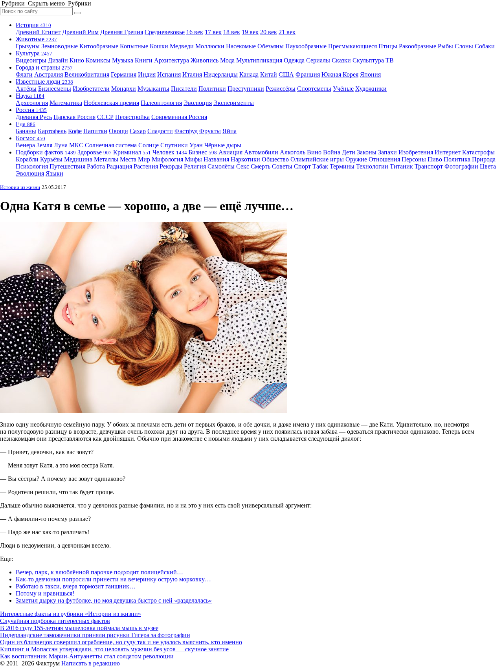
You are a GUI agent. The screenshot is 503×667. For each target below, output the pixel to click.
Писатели (184, 88)
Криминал (132, 152)
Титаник (401, 166)
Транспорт (429, 166)
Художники (371, 88)
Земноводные (59, 46)
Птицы (387, 46)
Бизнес (203, 152)
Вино (314, 152)
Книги (143, 60)
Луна (61, 145)
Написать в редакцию (90, 663)
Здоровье (94, 152)
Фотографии (461, 166)
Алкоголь (292, 152)
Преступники (246, 88)
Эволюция (198, 102)
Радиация (119, 166)
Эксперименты (233, 102)
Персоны (414, 159)
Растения (146, 166)
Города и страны (44, 67)
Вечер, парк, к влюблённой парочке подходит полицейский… (99, 572)
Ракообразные (417, 46)
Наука (30, 95)
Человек (169, 152)
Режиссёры (281, 88)
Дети (348, 152)
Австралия (48, 74)
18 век (231, 32)
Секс (242, 166)
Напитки (95, 131)
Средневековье (165, 32)
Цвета (488, 166)
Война (331, 152)
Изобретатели (91, 88)
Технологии (372, 166)
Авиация (230, 152)
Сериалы (318, 60)
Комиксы (98, 60)
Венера (25, 145)
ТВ (390, 60)
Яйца (229, 131)
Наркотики (245, 159)
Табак (320, 166)
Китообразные (98, 46)
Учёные (343, 88)
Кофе (75, 131)
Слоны (464, 46)
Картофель (52, 131)
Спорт (302, 166)
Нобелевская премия (111, 102)
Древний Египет (38, 32)
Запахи (387, 152)
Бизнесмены (54, 88)
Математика (66, 102)
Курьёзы (51, 159)
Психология (32, 166)
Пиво (435, 159)
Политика (457, 159)
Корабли (27, 159)
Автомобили (261, 152)
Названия (216, 159)
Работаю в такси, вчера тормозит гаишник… (76, 586)
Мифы (193, 159)
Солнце (148, 145)
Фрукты (210, 131)
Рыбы (445, 46)
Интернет (448, 152)
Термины (342, 166)
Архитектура (171, 60)
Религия (195, 166)
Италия (192, 74)
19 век (250, 32)
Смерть (260, 166)
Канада (249, 74)
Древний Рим (80, 32)
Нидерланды (221, 74)
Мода (227, 60)
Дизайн (58, 60)
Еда (25, 124)
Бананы (26, 131)
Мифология (167, 159)
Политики (212, 88)
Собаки (485, 46)
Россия (31, 109)
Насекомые (241, 46)
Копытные (134, 46)
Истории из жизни (20, 187)
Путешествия (67, 166)
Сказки (341, 60)
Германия (123, 74)
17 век (213, 32)
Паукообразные (306, 46)
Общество (275, 159)
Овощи (118, 131)
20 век (268, 32)
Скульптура (368, 60)
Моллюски (209, 46)
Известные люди (44, 81)
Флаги (24, 74)
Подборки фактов (46, 152)
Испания (169, 74)
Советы (282, 166)
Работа (96, 166)
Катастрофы (478, 152)
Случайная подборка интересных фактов (55, 621)
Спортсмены (314, 88)
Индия (147, 74)
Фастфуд (186, 131)
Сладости (160, 131)
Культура (34, 53)
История (33, 25)
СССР (105, 117)
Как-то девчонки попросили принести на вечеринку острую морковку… (113, 579)
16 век (194, 32)
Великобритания (86, 74)
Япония (370, 74)
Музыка (122, 60)
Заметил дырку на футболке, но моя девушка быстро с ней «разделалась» (114, 600)
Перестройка (132, 117)
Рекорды (171, 166)
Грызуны (28, 46)
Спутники (174, 145)
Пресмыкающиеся (352, 46)
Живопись (204, 60)
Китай (268, 74)
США (286, 74)
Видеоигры (31, 60)
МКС (76, 145)
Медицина (78, 159)
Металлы (106, 159)
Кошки (159, 46)
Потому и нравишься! (45, 593)
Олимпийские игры (317, 159)
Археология (32, 102)
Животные (36, 39)
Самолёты (221, 166)
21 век (287, 32)
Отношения (384, 159)
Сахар (138, 131)
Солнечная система (111, 145)
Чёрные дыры (222, 145)
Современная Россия (179, 117)
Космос (30, 138)
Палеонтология (161, 102)
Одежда (294, 60)
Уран (196, 145)
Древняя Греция (121, 32)
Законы (366, 152)
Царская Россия (74, 117)
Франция (308, 74)
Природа (484, 159)
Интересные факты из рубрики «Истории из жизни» (70, 613)
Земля (44, 145)
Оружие (356, 159)
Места (128, 159)
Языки (54, 173)
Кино (77, 60)
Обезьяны (270, 46)
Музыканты (153, 88)
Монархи (123, 88)
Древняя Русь (34, 117)
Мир (144, 159)
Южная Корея (339, 74)
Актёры (26, 88)
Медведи (182, 46)
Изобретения (415, 152)
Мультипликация (259, 60)
